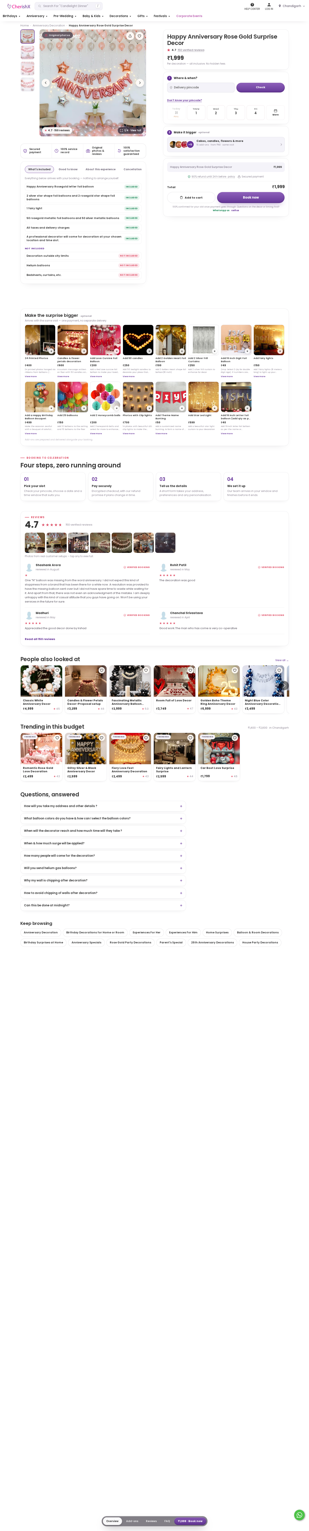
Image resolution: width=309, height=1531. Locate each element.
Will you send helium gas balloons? (50, 868)
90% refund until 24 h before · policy (213, 176)
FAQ (167, 1521)
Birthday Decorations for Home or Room (95, 932)
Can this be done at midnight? (47, 905)
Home (24, 25)
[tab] (27, 36)
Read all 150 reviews (40, 639)
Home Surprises (217, 932)
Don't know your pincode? (184, 100)
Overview (112, 1521)
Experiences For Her (147, 932)
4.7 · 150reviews (57, 130)
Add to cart (194, 198)
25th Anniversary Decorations (212, 942)
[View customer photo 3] (78, 543)
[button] (12, 16)
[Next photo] (140, 83)
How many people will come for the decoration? (59, 856)
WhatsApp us (221, 210)
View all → (282, 660)
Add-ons (132, 1521)
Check (260, 87)
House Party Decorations (260, 942)
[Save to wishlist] (139, 36)
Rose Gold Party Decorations (130, 942)
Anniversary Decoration (49, 25)
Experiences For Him (183, 932)
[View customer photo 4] (100, 543)
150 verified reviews (191, 50)
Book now (251, 197)
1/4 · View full (132, 130)
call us (235, 210)
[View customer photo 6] (144, 543)
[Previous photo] (46, 83)
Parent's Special (171, 942)
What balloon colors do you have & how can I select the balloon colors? (77, 818)
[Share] (130, 36)
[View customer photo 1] (35, 543)
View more (31, 376)
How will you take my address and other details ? (60, 806)
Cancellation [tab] (133, 169)
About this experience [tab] (101, 169)
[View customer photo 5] (122, 543)
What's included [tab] (39, 169)
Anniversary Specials (86, 942)
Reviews (151, 1521)
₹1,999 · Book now (190, 1521)
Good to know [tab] (68, 169)
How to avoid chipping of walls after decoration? (60, 893)
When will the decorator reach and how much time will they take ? (73, 831)
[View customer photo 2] (57, 543)
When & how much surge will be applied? (54, 843)
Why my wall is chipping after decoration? (55, 880)
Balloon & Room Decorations (258, 932)
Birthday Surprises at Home (43, 942)
